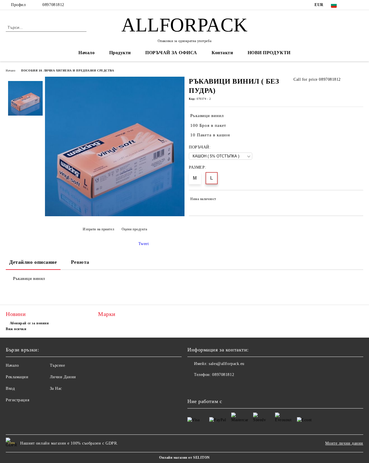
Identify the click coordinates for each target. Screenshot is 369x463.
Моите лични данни (344, 443)
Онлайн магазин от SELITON (184, 458)
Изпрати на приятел (98, 229)
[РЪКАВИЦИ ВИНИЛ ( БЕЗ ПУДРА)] (114, 215)
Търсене (57, 365)
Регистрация (17, 400)
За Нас (56, 388)
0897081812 (53, 5)
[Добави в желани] (359, 200)
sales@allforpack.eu (226, 364)
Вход (10, 388)
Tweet (143, 244)
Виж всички (16, 329)
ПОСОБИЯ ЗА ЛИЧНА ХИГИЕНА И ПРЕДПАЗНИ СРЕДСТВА (67, 70)
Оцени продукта (134, 229)
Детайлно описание (33, 262)
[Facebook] (351, 5)
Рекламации (17, 377)
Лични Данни (63, 377)
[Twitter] (360, 5)
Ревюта (80, 262)
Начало (86, 52)
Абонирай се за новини (29, 323)
